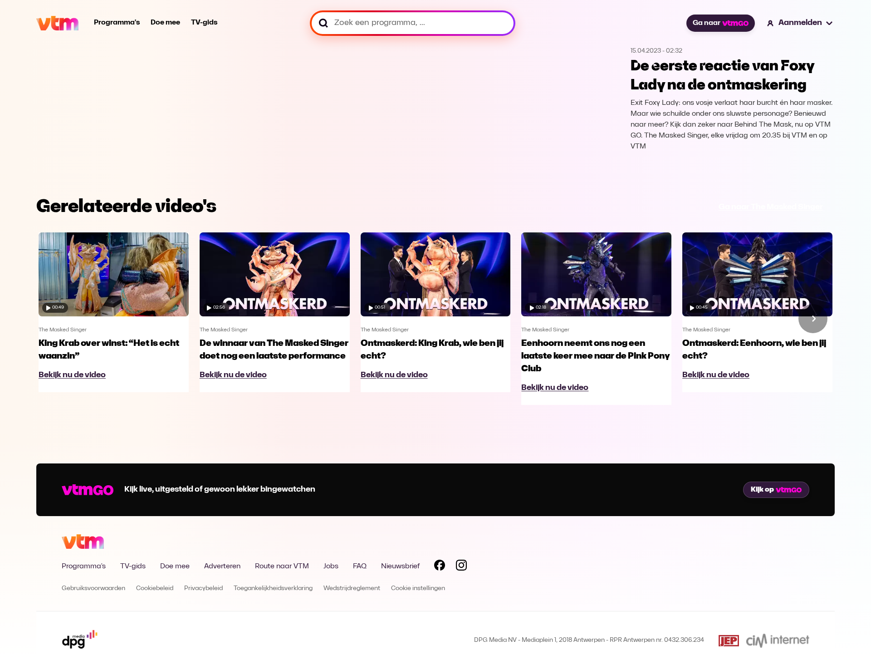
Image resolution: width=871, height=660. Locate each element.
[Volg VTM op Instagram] (461, 567)
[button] (800, 23)
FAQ (360, 566)
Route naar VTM (282, 566)
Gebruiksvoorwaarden (93, 588)
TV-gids (204, 22)
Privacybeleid (203, 588)
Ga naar (706, 23)
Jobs (330, 566)
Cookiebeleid (154, 588)
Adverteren (222, 566)
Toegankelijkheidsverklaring (273, 588)
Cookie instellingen (418, 588)
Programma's (117, 22)
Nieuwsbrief (400, 566)
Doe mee (165, 22)
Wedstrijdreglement (351, 588)
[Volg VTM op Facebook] (439, 567)
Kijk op (762, 489)
